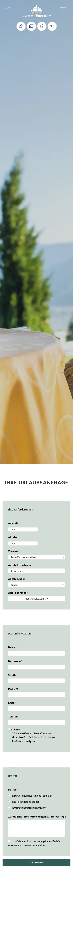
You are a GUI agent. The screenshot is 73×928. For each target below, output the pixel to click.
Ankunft (13, 523)
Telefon (13, 716)
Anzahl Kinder (16, 578)
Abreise (12, 537)
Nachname (15, 661)
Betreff (12, 789)
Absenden (36, 862)
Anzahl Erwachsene (16, 565)
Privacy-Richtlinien (41, 737)
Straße (12, 675)
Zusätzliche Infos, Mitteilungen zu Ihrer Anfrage (16, 816)
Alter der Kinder (16, 592)
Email (12, 702)
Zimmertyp (14, 551)
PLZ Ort (13, 688)
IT (16, 10)
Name (12, 647)
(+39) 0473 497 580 (8, 9)
